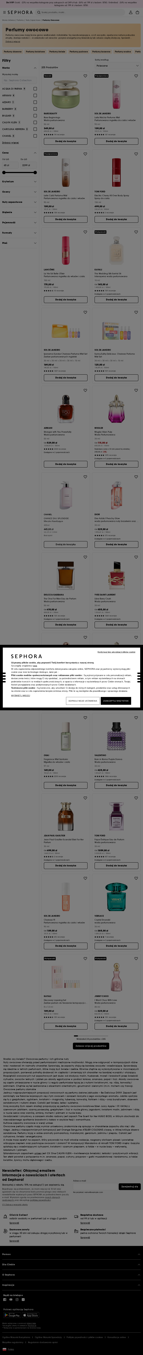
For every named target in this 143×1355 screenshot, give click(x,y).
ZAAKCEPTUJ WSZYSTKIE (116, 701)
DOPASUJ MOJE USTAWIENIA (83, 701)
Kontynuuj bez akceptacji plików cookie (116, 652)
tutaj (35, 666)
